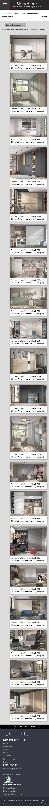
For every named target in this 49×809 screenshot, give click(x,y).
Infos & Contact (9, 790)
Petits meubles (9, 758)
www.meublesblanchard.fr (13, 794)
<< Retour (43, 16)
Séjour (5, 752)
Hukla (5, 743)
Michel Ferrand (9, 746)
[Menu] (5, 5)
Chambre (7, 14)
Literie (5, 761)
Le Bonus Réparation (11, 774)
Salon (5, 749)
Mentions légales (10, 787)
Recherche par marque (12, 768)
